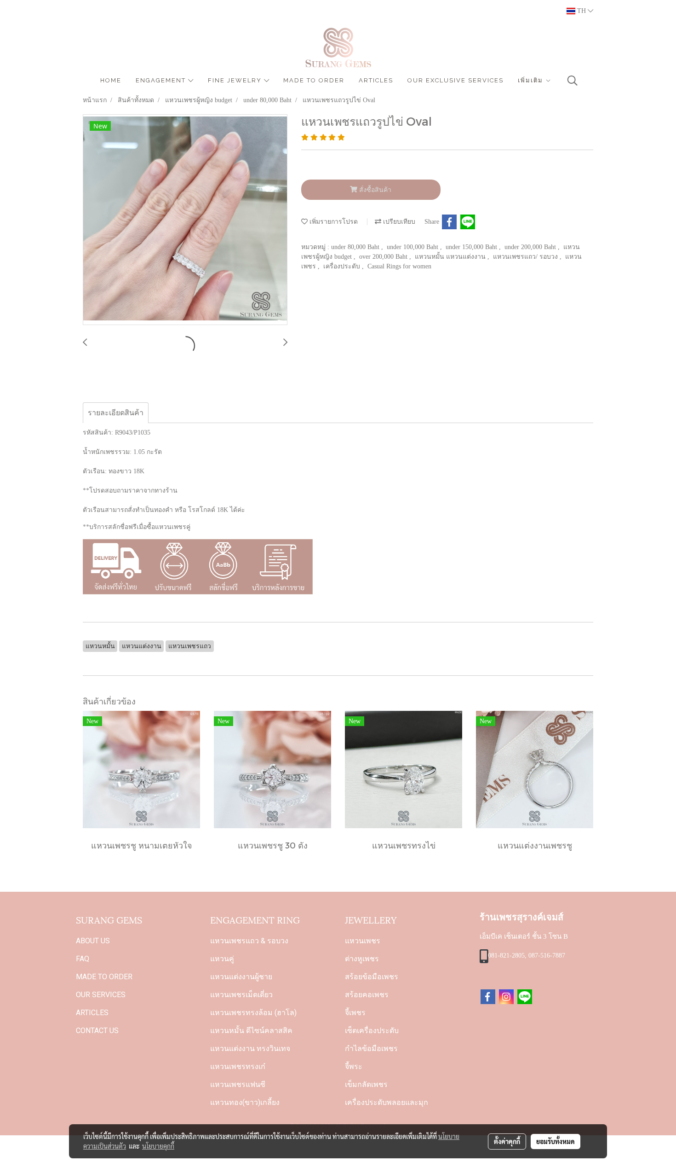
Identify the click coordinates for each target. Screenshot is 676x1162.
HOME (110, 80)
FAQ (82, 958)
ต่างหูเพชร (362, 958)
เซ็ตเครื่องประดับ (372, 1030)
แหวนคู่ (222, 958)
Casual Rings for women (399, 266)
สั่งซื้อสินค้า (374, 189)
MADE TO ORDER (313, 80)
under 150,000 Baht (472, 247)
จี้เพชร (355, 1012)
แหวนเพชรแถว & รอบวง (249, 940)
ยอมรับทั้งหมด (555, 1141)
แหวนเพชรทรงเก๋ (237, 1066)
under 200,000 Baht (531, 247)
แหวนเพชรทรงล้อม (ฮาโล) (253, 1012)
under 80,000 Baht (356, 247)
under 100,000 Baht (413, 247)
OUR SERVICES (101, 994)
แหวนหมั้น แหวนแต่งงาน (451, 256)
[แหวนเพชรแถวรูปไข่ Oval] (185, 220)
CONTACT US (97, 1030)
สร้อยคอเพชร (367, 994)
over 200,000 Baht (384, 256)
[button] (572, 80)
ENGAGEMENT (162, 80)
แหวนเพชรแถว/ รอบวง (526, 256)
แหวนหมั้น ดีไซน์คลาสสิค (251, 1030)
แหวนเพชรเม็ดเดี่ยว (241, 994)
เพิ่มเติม (531, 80)
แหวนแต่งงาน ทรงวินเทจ (250, 1048)
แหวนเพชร (362, 940)
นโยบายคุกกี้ (158, 1146)
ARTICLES (376, 80)
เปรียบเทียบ (398, 221)
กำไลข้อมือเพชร (371, 1048)
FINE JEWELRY (236, 80)
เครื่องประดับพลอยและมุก (386, 1102)
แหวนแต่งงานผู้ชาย (241, 976)
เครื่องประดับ (342, 266)
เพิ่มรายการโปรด (333, 221)
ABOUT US (93, 940)
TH (581, 10)
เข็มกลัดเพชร (366, 1084)
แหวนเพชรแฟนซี (237, 1084)
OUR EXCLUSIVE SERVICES (455, 80)
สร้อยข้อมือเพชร (371, 976)
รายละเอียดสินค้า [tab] (115, 413)
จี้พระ (353, 1066)
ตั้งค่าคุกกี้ (507, 1141)
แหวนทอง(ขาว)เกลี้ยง (245, 1102)
